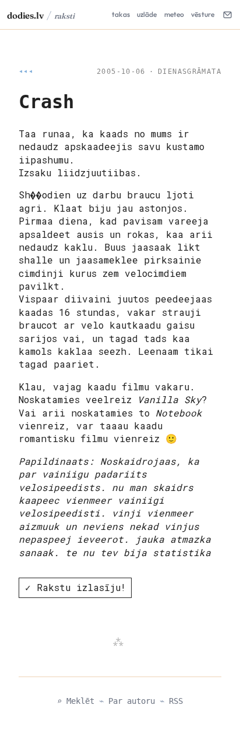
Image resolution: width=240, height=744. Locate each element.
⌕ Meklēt (75, 701)
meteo (174, 14)
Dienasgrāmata (189, 71)
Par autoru (131, 701)
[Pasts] (227, 14)
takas (121, 14)
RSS (176, 701)
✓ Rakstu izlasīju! (75, 587)
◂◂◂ (26, 71)
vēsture (202, 14)
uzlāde (147, 14)
